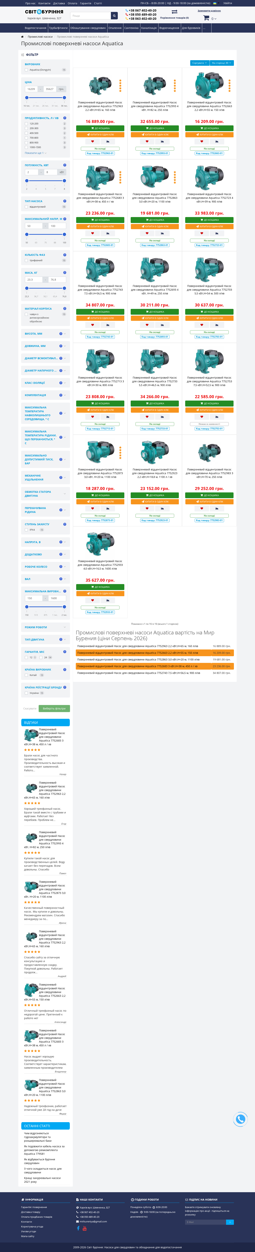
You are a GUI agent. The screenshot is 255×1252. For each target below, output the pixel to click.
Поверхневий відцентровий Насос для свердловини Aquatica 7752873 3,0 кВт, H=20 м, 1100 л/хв (45, 889)
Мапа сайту (27, 1236)
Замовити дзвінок (209, 10)
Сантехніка (131, 28)
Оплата (72, 3)
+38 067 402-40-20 (142, 10)
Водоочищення (169, 28)
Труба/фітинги (58, 28)
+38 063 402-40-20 (142, 18)
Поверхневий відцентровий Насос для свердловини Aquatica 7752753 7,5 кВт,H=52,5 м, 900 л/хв (209, 381)
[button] (209, 17)
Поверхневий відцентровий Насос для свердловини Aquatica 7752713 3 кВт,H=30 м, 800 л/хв (100, 381)
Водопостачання (36, 28)
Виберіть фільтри (54, 708)
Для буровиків (191, 28)
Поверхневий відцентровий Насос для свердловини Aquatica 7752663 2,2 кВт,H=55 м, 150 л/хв (45, 992)
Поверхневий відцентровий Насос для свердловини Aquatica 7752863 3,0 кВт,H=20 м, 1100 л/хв (45, 1087)
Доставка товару (30, 1212)
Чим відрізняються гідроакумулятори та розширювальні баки (38, 1136)
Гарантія (85, 3)
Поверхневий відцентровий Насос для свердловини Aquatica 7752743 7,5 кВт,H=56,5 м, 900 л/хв (100, 289)
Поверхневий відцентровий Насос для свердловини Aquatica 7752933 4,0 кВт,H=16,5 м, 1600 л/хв (100, 564)
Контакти (44, 3)
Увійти (227, 3)
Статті (98, 3)
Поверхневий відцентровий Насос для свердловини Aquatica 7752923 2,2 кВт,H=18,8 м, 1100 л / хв (154, 473)
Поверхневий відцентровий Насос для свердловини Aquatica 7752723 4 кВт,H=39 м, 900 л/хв (209, 197)
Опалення (115, 28)
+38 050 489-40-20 (142, 14)
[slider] (27, 97)
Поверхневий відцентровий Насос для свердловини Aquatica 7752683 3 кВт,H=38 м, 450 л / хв (44, 737)
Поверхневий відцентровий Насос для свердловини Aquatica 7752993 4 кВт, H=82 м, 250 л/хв (44, 839)
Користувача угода (32, 1226)
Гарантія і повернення (34, 1207)
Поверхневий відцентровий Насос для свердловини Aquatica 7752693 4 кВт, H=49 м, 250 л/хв (154, 289)
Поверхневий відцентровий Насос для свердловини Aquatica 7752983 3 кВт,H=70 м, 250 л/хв (209, 473)
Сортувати (198, 62)
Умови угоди (28, 1231)
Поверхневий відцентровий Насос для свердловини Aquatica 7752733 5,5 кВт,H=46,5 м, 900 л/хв (154, 381)
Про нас (30, 3)
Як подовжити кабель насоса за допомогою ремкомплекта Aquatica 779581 (44, 1149)
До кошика (102, 128)
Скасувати (29, 708)
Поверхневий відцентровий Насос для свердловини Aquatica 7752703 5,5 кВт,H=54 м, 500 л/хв (209, 289)
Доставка (59, 3)
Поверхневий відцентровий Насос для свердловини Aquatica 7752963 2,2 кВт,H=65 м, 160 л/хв (45, 790)
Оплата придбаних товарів (36, 1216)
